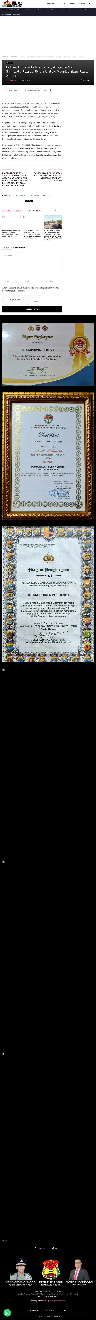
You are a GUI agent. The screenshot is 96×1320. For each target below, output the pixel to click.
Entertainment (28, 9)
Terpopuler (62, 4)
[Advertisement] (48, 35)
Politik (84, 9)
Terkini (72, 4)
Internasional (59, 9)
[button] (90, 3)
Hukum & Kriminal (48, 9)
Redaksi (13, 80)
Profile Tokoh (16, 14)
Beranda (51, 4)
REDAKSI (50, 1310)
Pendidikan (18, 9)
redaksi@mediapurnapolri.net (54, 1301)
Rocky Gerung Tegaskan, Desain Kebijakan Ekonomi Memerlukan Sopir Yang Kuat (11, 233)
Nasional (78, 9)
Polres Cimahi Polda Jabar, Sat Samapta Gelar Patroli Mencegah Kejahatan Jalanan (48, 177)
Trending (81, 4)
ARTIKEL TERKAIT (12, 211)
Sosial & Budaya (6, 14)
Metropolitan (37, 9)
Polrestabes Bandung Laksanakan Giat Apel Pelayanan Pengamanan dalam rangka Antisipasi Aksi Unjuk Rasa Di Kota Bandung (53, 235)
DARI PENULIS (35, 211)
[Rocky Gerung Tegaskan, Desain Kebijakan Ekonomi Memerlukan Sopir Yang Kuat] (11, 222)
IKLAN (63, 1310)
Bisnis (4, 9)
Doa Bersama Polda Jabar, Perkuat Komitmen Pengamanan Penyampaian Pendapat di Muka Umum (31, 234)
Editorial (10, 9)
